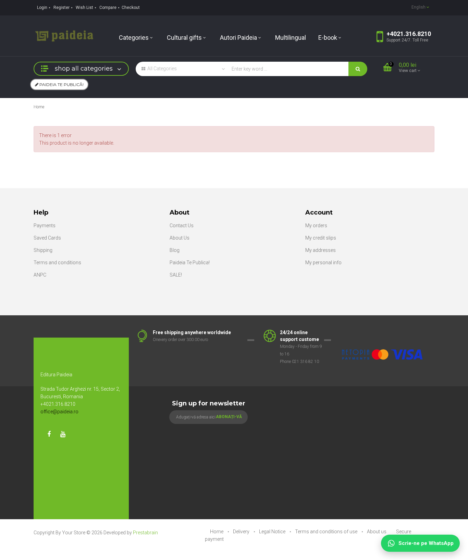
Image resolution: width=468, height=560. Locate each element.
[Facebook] (49, 434)
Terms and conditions (57, 262)
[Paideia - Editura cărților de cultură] (64, 35)
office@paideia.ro (59, 411)
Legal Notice (272, 531)
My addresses (320, 250)
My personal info (323, 262)
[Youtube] (63, 434)
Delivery (241, 531)
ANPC (40, 275)
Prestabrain (145, 532)
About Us (179, 238)
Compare (107, 7)
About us (377, 531)
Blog (175, 250)
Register (61, 7)
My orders (316, 225)
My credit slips (320, 238)
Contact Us (182, 225)
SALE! (176, 275)
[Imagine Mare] (383, 333)
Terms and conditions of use (326, 531)
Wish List (84, 7)
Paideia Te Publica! (190, 262)
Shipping (43, 250)
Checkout (131, 7)
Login (42, 7)
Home (39, 107)
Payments (45, 225)
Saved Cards (47, 238)
